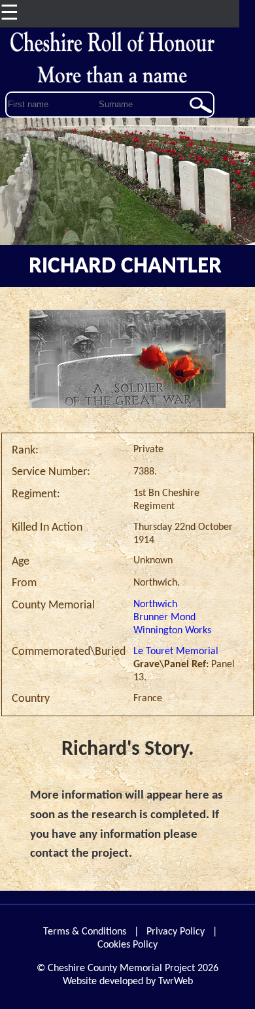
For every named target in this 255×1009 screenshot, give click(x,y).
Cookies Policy (127, 945)
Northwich (155, 604)
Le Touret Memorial (175, 651)
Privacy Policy (175, 932)
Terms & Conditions (84, 932)
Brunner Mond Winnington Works (172, 624)
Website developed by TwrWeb (128, 981)
